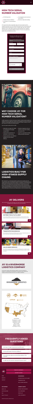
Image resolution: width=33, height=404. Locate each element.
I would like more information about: (15, 39)
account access (18, 372)
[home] (3, 2)
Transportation (21, 380)
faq (2, 393)
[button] (31, 2)
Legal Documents (21, 395)
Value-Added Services (22, 382)
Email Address (11, 49)
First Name (11, 42)
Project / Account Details (13, 56)
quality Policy (5, 395)
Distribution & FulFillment (24, 378)
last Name (18, 42)
